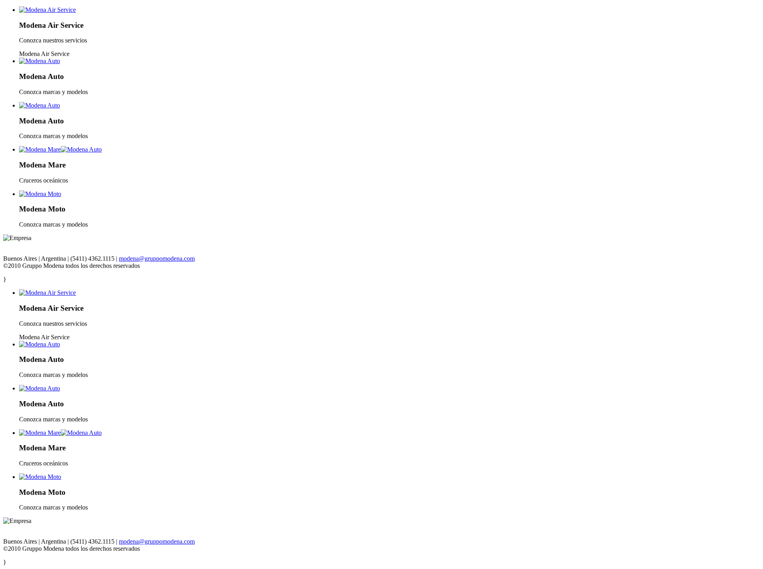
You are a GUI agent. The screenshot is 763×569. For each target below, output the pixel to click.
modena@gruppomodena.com (157, 258)
